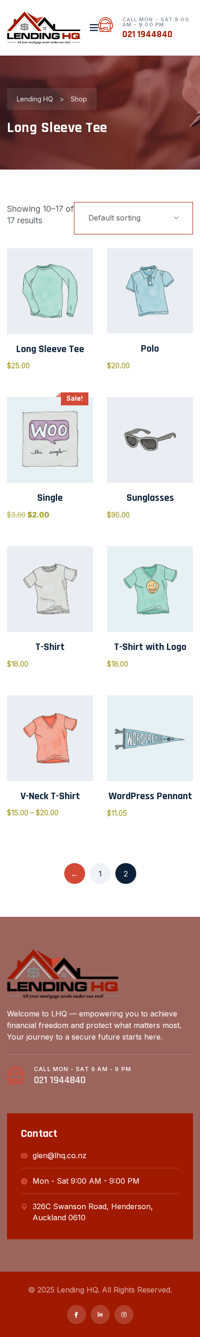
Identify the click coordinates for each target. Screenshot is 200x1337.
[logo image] (43, 28)
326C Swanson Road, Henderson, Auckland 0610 (93, 1212)
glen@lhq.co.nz (60, 1155)
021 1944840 (147, 34)
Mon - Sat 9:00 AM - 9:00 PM (86, 1181)
